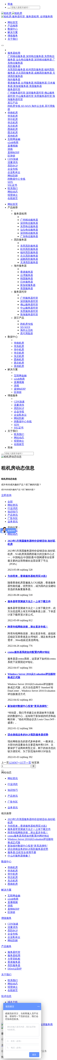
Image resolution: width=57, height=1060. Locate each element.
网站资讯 (13, 505)
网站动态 (13, 534)
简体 (10, 4)
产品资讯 (13, 515)
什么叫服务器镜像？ (19, 855)
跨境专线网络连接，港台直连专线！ (28, 832)
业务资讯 (13, 521)
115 (21, 762)
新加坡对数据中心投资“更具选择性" (28, 845)
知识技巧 (13, 511)
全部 (10, 501)
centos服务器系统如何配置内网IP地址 (28, 835)
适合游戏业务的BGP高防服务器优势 (28, 849)
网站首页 (13, 204)
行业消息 (13, 508)
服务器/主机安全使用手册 (22, 852)
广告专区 (13, 518)
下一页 (27, 762)
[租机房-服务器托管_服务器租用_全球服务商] (11, 13)
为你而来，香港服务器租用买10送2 (27, 826)
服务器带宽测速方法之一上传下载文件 (29, 829)
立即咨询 (6, 495)
